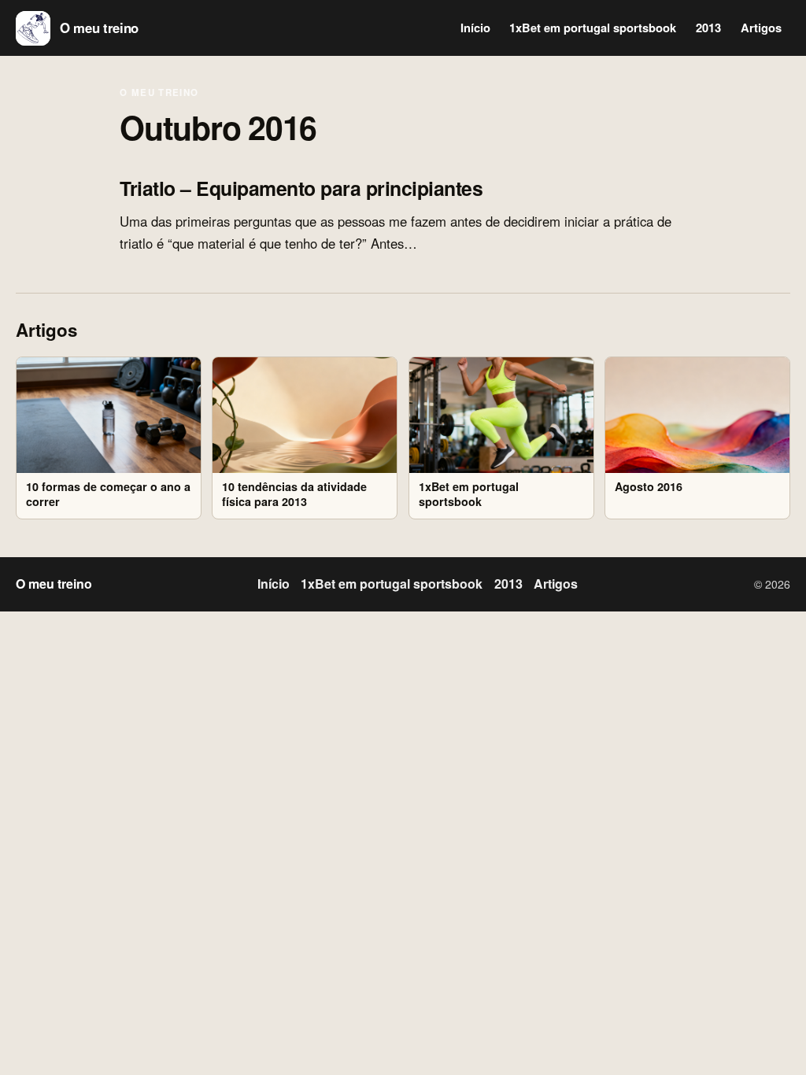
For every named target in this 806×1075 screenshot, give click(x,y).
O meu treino (159, 92)
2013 (708, 27)
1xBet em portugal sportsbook (592, 27)
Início (475, 27)
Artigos (761, 27)
